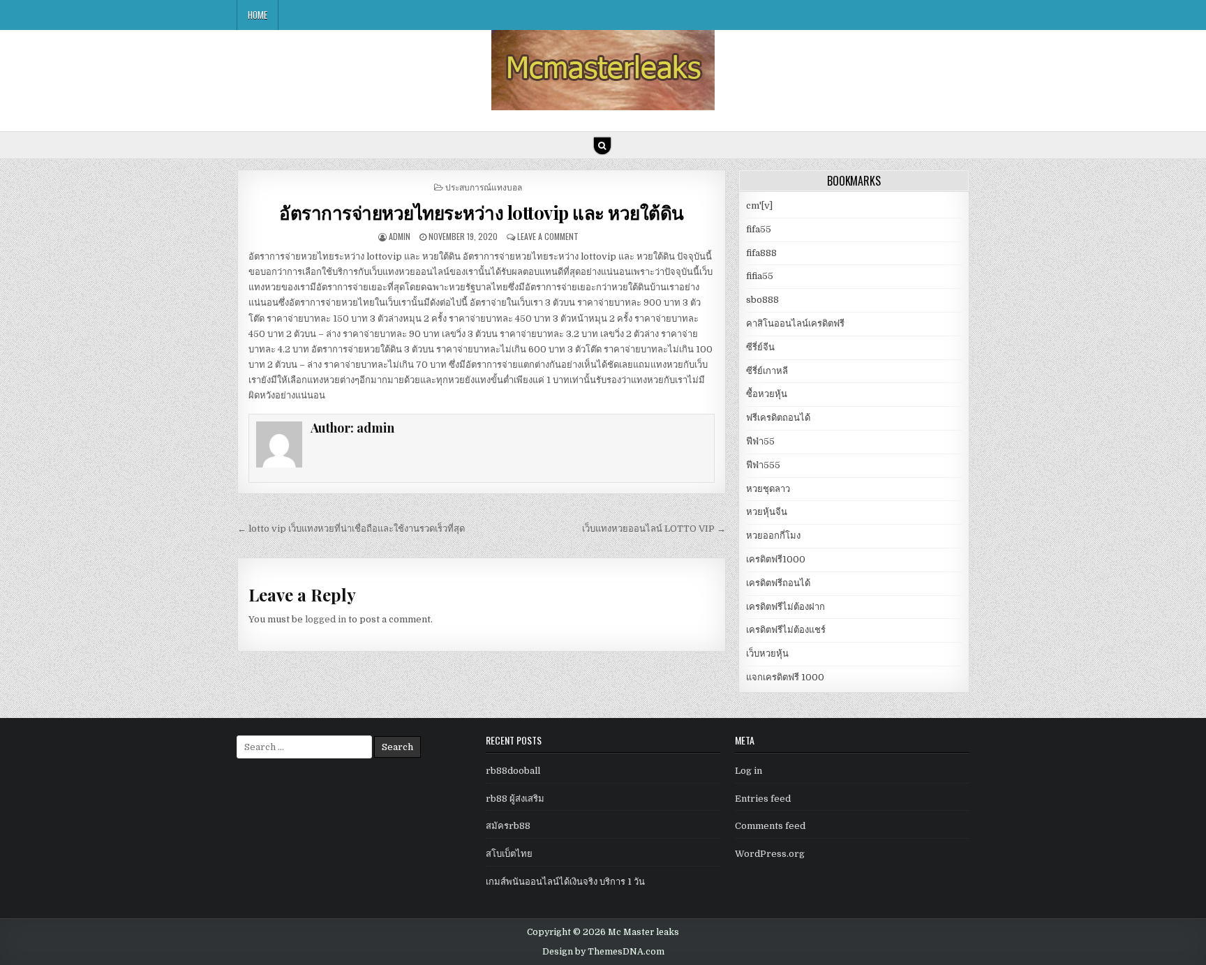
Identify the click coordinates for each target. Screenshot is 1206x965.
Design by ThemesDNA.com (603, 952)
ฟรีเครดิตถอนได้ (778, 417)
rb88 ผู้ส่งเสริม (515, 798)
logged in (325, 619)
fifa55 (758, 229)
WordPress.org (770, 853)
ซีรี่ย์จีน (760, 347)
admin (399, 236)
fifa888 (761, 253)
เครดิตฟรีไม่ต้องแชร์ (786, 629)
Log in (748, 770)
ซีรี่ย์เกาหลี (767, 371)
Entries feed (763, 798)
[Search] (602, 145)
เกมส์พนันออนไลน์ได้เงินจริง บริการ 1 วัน (565, 881)
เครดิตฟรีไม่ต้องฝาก (785, 606)
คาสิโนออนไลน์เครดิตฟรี (795, 323)
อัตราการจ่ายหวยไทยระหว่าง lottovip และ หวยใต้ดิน (481, 212)
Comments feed (770, 826)
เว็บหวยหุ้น (767, 653)
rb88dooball (513, 770)
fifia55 (759, 276)
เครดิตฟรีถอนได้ (778, 583)
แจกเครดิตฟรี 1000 (785, 677)
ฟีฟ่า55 (760, 441)
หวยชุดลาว (768, 489)
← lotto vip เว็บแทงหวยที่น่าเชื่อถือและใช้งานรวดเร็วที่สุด (351, 528)
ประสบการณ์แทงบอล (483, 187)
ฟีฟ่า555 (763, 465)
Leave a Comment (548, 236)
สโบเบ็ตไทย (509, 853)
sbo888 (762, 299)
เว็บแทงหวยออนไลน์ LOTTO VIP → (654, 528)
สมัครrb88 (508, 826)
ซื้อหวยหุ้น (766, 394)
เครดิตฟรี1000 (775, 559)
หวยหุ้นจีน (766, 512)
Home (257, 15)
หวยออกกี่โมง (773, 535)
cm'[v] (759, 205)
